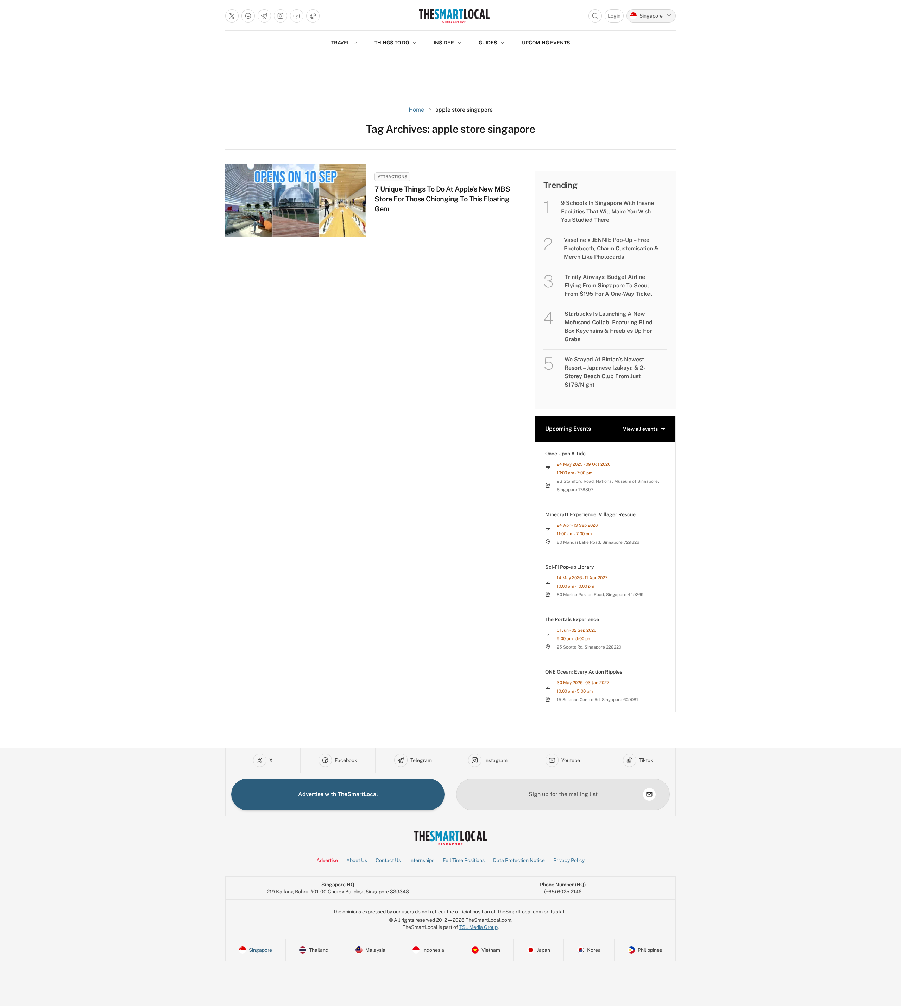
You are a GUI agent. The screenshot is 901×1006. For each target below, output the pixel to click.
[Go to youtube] (296, 16)
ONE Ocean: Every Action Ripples (583, 672)
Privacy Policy (569, 860)
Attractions (392, 176)
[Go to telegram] (264, 16)
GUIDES (488, 42)
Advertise (327, 860)
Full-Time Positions (464, 860)
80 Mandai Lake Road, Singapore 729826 (598, 542)
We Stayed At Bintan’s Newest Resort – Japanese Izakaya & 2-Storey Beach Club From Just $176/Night (605, 372)
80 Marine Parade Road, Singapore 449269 (600, 594)
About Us (356, 860)
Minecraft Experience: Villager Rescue (590, 514)
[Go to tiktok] (313, 16)
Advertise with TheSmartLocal (338, 794)
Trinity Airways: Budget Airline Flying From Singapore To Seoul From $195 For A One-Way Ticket (608, 285)
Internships (421, 860)
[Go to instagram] (280, 16)
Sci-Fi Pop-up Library (569, 567)
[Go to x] (232, 16)
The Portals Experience (572, 619)
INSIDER (444, 42)
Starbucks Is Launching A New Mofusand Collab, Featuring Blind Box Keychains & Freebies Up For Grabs (609, 327)
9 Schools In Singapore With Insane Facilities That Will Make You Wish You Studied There (607, 211)
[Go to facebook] (248, 16)
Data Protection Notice (519, 860)
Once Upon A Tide (565, 453)
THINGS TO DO (391, 42)
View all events (640, 429)
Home (416, 109)
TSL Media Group (478, 927)
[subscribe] (649, 794)
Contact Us (388, 860)
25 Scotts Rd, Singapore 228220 (589, 647)
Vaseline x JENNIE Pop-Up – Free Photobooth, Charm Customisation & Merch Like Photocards (611, 248)
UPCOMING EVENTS (546, 42)
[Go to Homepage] (454, 15)
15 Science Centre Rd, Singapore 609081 (597, 699)
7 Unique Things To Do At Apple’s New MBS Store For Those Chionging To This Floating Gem (442, 199)
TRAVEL (340, 42)
